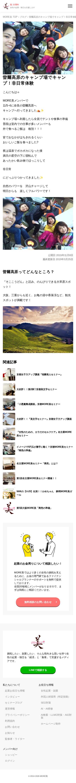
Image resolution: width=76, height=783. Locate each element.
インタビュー (12, 696)
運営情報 (10, 708)
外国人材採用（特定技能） (56, 696)
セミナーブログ (13, 702)
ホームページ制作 (51, 723)
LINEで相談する (38, 670)
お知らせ (10, 732)
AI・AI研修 (47, 708)
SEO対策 (46, 702)
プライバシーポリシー (17, 714)
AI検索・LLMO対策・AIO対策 (56, 716)
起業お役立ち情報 (15, 690)
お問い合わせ (12, 726)
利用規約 (10, 720)
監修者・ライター (15, 738)
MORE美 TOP (10, 17)
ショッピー (11, 754)
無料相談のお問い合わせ (38, 602)
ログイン (10, 760)
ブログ (23, 17)
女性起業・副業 (49, 690)
